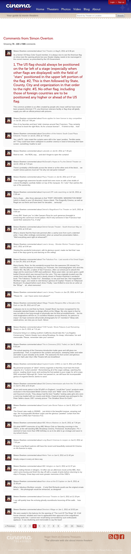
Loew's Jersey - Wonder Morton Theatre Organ (61, 244)
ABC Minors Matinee (50, 423)
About (96, 9)
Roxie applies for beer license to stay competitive (62, 118)
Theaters (53, 9)
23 (66, 526)
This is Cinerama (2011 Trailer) (54, 344)
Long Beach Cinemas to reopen (55, 440)
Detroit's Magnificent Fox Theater (55, 209)
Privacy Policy (105, 550)
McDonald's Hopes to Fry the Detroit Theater (60, 162)
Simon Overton (19, 51)
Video (77, 9)
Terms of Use (117, 550)
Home (40, 9)
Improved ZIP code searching (54, 192)
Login (112, 2)
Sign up (121, 2)
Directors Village (48, 509)
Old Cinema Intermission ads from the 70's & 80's (62, 384)
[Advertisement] (65, 27)
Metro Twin (46, 455)
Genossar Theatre (49, 496)
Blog (87, 9)
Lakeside (46, 151)
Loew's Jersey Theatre (51, 292)
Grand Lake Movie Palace (52, 405)
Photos (66, 9)
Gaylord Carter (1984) (51, 364)
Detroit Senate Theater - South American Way (60, 227)
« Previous (10, 526)
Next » (80, 526)
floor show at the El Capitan (53, 481)
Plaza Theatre (48, 177)
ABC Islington (47, 466)
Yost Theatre (47, 51)
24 (72, 526)
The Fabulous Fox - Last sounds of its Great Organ (63, 259)
